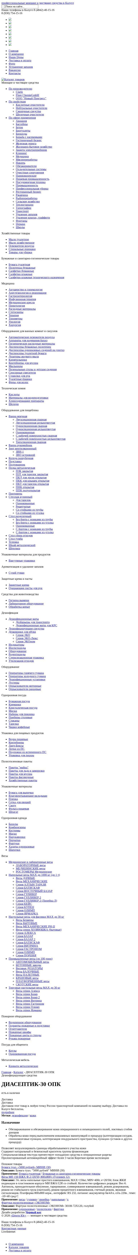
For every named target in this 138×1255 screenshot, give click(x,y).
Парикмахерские (26, 175)
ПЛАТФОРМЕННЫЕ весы (32, 981)
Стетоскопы (16, 312)
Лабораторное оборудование (26, 603)
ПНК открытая (25, 487)
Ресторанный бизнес (28, 191)
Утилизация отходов (21, 660)
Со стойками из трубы (29, 509)
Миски (13, 710)
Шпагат (13, 811)
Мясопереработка (26, 159)
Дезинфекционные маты (24, 618)
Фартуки (14, 843)
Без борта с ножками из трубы (34, 519)
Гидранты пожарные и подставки (29, 1025)
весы (22, 1199)
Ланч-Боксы (16, 745)
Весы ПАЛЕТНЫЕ (27, 974)
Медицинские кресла (22, 302)
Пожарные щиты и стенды (25, 1035)
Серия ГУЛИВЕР (26, 894)
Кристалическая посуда (23, 707)
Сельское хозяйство (28, 201)
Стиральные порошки (22, 249)
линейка (44, 1199)
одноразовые (27, 1209)
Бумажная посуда (19, 701)
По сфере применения (22, 117)
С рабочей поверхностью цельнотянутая (40, 438)
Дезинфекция (9, 612)
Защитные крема (19, 584)
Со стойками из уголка (30, 512)
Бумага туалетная (19, 264)
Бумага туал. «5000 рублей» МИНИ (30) (26, 1167)
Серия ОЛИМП (25, 910)
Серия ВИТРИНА (27, 945)
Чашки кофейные (19, 727)
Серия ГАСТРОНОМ (29, 949)
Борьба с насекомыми (29, 137)
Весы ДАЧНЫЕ (25, 878)
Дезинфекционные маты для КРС (36, 625)
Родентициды (17, 654)
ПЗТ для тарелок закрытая (32, 474)
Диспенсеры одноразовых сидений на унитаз (36, 350)
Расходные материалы (22, 308)
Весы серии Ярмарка (29, 1010)
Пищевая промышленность (32, 178)
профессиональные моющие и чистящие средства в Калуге (37, 2)
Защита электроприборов (31, 149)
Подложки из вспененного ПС (27, 752)
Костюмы (14, 830)
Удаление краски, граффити (33, 217)
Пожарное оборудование (16, 1016)
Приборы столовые (20, 717)
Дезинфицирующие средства (26, 628)
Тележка (14, 541)
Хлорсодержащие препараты (26, 400)
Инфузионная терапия (22, 299)
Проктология (17, 305)
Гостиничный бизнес (29, 140)
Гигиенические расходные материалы (32, 343)
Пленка (13, 799)
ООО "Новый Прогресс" (31, 98)
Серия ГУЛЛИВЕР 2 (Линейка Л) (36, 900)
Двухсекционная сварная (31, 419)
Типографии (23, 207)
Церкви (20, 224)
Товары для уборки (20, 252)
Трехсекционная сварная (31, 442)
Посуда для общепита (14, 1044)
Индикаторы (16, 644)
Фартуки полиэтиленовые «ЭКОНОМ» (25, 1202)
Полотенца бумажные (22, 267)
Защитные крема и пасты (16, 578)
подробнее (7, 1112)
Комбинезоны (17, 827)
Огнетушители (18, 1028)
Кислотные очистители (30, 104)
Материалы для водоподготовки (28, 397)
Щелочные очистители (30, 114)
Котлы (13, 1050)
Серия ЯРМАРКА (27, 913)
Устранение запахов (21, 66)
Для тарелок (23, 500)
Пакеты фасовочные (21, 777)
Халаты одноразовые (21, 846)
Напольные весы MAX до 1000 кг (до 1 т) (34, 874)
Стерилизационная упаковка (26, 657)
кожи (33, 1115)
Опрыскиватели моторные (25, 685)
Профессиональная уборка (32, 188)
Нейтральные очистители (31, 108)
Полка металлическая (22, 467)
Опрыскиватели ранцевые (25, 689)
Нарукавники (17, 836)
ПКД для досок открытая (31, 477)
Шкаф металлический (22, 545)
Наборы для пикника (21, 714)
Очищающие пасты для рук (25, 588)
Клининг (21, 153)
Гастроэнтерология (20, 296)
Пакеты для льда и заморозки (27, 770)
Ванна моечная (18, 416)
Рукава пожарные (19, 1038)
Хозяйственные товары (15, 233)
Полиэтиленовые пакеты (16, 761)
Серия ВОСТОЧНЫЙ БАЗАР (34, 891)
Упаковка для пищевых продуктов (22, 733)
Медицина (22, 156)
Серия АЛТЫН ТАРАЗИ (31, 884)
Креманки (15, 704)
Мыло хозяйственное (21, 242)
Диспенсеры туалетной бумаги (28, 353)
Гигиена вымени (19, 600)
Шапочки (14, 849)
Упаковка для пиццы (21, 755)
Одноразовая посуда (13, 695)
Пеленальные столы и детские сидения (33, 369)
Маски (13, 833)
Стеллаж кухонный (20, 496)
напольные (58, 1199)
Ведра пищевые (18, 739)
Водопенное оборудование (25, 1022)
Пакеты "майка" (19, 767)
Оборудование (17, 651)
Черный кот (33, 1212)
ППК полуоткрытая (28, 490)
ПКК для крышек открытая (32, 480)
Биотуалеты (23, 130)
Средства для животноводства (20, 594)
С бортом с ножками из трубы (34, 529)
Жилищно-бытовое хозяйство (34, 146)
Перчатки (14, 840)
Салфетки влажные (20, 274)
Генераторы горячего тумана (26, 672)
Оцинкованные (25, 432)
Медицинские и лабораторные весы (31, 862)
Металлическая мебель (15, 1059)
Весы (4, 855)
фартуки (59, 1209)
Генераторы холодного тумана (27, 676)
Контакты (15, 73)
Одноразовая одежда (14, 817)
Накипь (20, 162)
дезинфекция (20, 1115)
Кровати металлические (23, 1066)
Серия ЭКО (23, 635)
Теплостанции (24, 204)
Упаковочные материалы (16, 786)
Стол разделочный (20, 516)
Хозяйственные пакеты (23, 780)
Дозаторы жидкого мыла (24, 356)
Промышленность (27, 185)
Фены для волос (18, 382)
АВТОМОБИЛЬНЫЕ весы (32, 961)
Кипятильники (18, 359)
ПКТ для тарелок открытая (32, 483)
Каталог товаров (19, 1247)
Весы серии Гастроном (30, 1003)
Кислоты (14, 394)
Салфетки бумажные (21, 270)
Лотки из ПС (17, 748)
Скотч (12, 805)
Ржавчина (22, 195)
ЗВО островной (25, 454)
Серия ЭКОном (25, 641)
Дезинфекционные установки (27, 679)
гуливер (32, 1199)
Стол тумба (16, 538)
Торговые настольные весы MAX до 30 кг (34, 987)
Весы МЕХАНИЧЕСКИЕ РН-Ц (35, 926)
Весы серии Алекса (28, 990)
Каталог (18, 1072)
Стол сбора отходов (21, 535)
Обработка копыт (19, 606)
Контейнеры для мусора (23, 362)
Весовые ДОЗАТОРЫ (29, 968)
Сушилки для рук (19, 375)
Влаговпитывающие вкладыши (28, 795)
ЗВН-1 (20, 451)
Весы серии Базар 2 (28, 997)
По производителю (20, 88)
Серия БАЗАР (24, 936)
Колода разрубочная (21, 458)
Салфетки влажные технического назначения (36, 277)
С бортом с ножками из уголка (35, 532)
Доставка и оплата (20, 60)
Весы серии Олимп (28, 1007)
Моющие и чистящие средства (20, 82)
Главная (13, 50)
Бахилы (13, 824)
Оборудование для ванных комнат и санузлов (29, 331)
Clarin (19, 91)
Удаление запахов (26, 214)
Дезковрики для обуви (22, 631)
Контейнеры (16, 742)
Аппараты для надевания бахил (28, 340)
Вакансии (15, 70)
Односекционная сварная (31, 425)
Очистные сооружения (30, 172)
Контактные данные (13, 1228)
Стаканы (14, 720)
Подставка (15, 461)
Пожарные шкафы (20, 1032)
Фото (12, 63)
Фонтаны (21, 220)
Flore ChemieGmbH (27, 95)
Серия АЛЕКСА (26, 932)
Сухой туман (16, 572)
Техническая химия (13, 388)
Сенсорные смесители (22, 372)
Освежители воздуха (21, 245)
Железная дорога (26, 143)
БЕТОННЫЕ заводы (28, 965)
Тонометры (15, 318)
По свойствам (17, 101)
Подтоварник (17, 464)
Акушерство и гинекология (25, 289)
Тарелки (14, 723)
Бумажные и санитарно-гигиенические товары (30, 258)
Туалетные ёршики (20, 379)
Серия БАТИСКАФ (28, 887)
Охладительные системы (31, 169)
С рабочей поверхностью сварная (36, 435)
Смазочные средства (28, 111)
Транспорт (22, 211)
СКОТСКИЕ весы (27, 984)
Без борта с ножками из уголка (35, 522)
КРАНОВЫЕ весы (27, 978)
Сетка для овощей (20, 802)
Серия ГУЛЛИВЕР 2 (28, 897)
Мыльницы (16, 366)
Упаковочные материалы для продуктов (25, 554)
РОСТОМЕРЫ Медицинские (34, 871)
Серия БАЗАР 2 (25, 939)
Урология (14, 321)
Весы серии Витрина (29, 1000)
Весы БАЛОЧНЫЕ (27, 971)
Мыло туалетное (19, 239)
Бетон (19, 127)
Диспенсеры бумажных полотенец (30, 346)
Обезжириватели (26, 166)
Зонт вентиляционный (22, 448)
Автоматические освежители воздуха (32, 337)
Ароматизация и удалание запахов (22, 566)
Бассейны (22, 124)
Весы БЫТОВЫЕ (26, 923)
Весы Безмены (25, 920)
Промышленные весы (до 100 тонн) (30, 958)
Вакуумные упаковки (22, 560)
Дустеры (14, 682)
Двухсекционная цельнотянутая (35, 422)
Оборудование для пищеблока (19, 410)
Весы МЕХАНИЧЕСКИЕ (31, 881)
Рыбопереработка (26, 198)
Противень (15, 493)
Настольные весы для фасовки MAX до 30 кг (36, 916)
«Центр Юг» (18, 1215)
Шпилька (14, 548)
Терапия (14, 315)
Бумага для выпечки (21, 792)
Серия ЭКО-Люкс (27, 638)
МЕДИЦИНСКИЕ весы (30, 868)
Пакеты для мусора (20, 773)
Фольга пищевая (19, 808)
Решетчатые (23, 506)
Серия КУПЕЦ (25, 907)
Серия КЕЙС (24, 903)
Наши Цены (16, 57)
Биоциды (21, 133)
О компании (16, 53)
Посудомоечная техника (30, 182)
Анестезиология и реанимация (27, 292)
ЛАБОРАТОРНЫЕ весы (31, 865)
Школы (20, 227)
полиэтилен (44, 1209)
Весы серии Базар (27, 994)
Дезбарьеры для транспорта (33, 622)
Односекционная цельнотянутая (36, 429)
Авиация (21, 120)
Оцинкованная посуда (22, 1053)
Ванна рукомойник (20, 445)
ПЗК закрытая (24, 471)
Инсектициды (17, 647)
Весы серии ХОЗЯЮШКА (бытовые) (38, 929)
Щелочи (14, 404)
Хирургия (15, 325)
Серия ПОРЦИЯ (26, 955)
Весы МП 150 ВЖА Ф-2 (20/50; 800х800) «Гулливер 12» (35, 1176)
